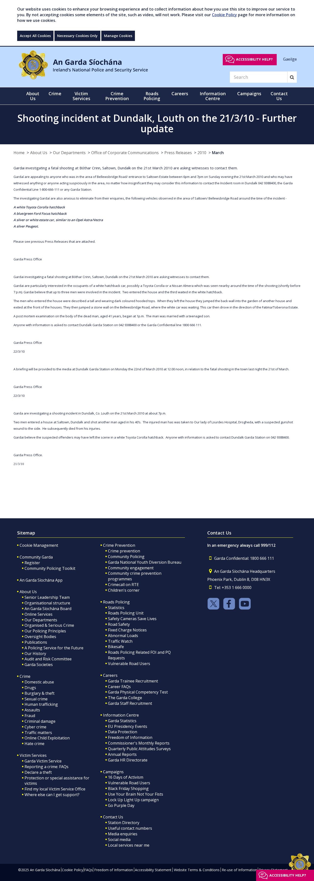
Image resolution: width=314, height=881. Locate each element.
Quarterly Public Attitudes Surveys (139, 748)
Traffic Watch (120, 641)
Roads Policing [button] (152, 96)
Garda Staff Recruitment (130, 703)
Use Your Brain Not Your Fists (135, 794)
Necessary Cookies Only (77, 35)
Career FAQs (119, 686)
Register (32, 562)
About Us (38, 152)
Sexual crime (36, 699)
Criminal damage (40, 721)
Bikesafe (116, 646)
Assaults (32, 710)
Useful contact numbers (130, 828)
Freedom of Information (130, 737)
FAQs (88, 870)
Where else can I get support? (52, 794)
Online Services (38, 614)
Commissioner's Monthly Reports (139, 743)
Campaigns (113, 771)
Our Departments (69, 152)
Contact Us (113, 817)
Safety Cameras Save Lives (132, 618)
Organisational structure (47, 603)
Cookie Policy (224, 14)
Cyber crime (35, 727)
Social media (119, 839)
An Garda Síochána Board (48, 608)
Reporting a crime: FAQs (46, 766)
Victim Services (33, 755)
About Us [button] (32, 96)
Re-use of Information (239, 870)
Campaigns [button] (249, 93)
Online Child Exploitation (47, 738)
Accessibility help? (254, 59)
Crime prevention (124, 551)
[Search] (292, 77)
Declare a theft (38, 772)
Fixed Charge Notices (127, 630)
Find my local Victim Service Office (55, 789)
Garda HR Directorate (127, 760)
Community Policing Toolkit (50, 568)
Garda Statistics (122, 720)
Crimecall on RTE (123, 584)
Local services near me (128, 845)
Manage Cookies (118, 35)
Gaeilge (290, 59)
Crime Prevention (119, 545)
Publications (36, 642)
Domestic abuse (39, 682)
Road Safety (119, 624)
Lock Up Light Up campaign (133, 799)
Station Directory (123, 822)
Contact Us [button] (279, 96)
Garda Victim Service (43, 761)
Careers (110, 675)
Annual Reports (122, 754)
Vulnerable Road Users (129, 663)
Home (19, 152)
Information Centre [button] (213, 96)
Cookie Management (39, 545)
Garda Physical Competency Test (138, 692)
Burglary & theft (39, 693)
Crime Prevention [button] (117, 96)
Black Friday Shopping (128, 788)
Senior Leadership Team (47, 597)
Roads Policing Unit (126, 613)
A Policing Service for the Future (54, 648)
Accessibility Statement (153, 870)
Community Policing (126, 556)
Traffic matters (38, 732)
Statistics (116, 607)
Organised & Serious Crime (49, 625)
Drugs (30, 687)
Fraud (30, 715)
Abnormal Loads (123, 635)
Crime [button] (55, 93)
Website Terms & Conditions (197, 870)
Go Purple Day (121, 805)
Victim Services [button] (81, 96)
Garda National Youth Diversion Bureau (144, 562)
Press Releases (178, 152)
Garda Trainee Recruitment (133, 681)
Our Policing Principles (45, 631)
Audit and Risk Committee (48, 659)
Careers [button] (179, 93)
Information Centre (121, 715)
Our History (35, 653)
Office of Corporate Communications (125, 152)
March (218, 152)
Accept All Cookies (35, 35)
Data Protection (122, 731)
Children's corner (124, 590)
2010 (201, 152)
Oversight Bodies (40, 636)
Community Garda (36, 557)
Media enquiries (122, 834)
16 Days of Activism (125, 777)
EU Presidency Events (127, 726)
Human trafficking (41, 704)
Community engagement (131, 568)
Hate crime (34, 743)
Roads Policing (116, 602)
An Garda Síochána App (41, 580)
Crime (25, 676)
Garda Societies (39, 664)
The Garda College (125, 697)
